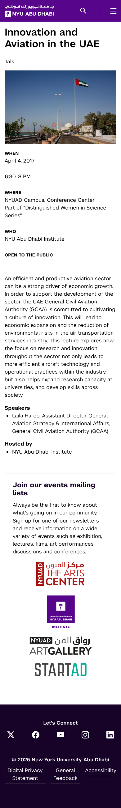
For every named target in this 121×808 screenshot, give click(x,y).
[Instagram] (85, 736)
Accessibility (100, 770)
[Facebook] (35, 736)
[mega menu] (111, 10)
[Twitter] (11, 736)
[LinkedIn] (110, 736)
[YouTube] (60, 736)
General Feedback (65, 774)
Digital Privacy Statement (25, 774)
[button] (83, 11)
